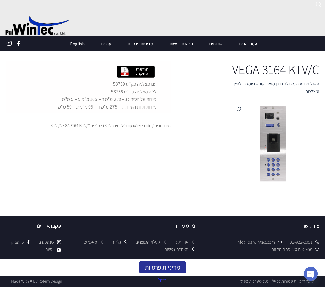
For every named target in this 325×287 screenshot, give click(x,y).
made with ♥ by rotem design (36, 281)
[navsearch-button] (319, 5)
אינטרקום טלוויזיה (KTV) (122, 125)
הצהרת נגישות (181, 44)
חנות (147, 125)
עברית (106, 44)
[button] (238, 109)
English (77, 44)
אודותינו (216, 44)
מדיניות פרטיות (140, 44)
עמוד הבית (248, 44)
